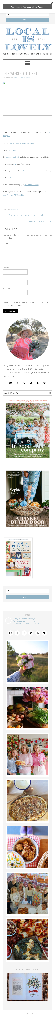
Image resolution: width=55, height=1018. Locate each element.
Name (6, 268)
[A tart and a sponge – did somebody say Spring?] (27, 774)
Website (6, 288)
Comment (8, 243)
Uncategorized (14, 209)
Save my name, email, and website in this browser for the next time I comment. (26, 304)
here (15, 164)
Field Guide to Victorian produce (22, 143)
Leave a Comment (25, 77)
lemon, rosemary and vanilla (34, 171)
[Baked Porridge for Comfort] (27, 820)
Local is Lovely (27, 40)
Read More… (35, 623)
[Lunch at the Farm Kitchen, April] (27, 913)
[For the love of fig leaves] (27, 959)
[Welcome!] (27, 681)
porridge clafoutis (12, 157)
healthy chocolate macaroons (19, 178)
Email (6, 278)
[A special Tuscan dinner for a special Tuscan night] (27, 727)
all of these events (32, 185)
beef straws (13, 150)
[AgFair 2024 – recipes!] (27, 866)
